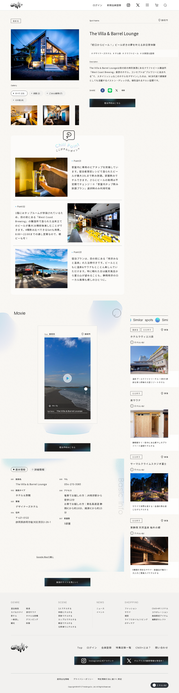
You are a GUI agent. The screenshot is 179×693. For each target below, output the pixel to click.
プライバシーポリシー (83, 679)
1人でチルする (65, 608)
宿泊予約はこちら (112, 103)
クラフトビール (131, 53)
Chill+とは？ (143, 647)
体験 (28, 623)
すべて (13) (19, 93)
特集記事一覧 (123, 647)
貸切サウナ (31, 612)
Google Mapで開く (45, 557)
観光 (13, 623)
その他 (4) (19, 100)
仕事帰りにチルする (67, 626)
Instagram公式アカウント (101, 660)
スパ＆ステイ (17, 612)
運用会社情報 (63, 679)
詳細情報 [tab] (39, 469)
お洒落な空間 (148, 53)
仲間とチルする (65, 612)
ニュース (101, 608)
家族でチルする (65, 615)
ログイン (97, 5)
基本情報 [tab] (20, 469)
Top (79, 647)
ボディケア (130, 623)
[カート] (157, 5)
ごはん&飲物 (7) (55, 93)
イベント (101, 612)
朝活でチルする (65, 623)
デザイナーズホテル (102, 53)
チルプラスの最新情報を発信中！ (149, 660)
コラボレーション (160, 612)
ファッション (131, 608)
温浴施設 (15, 608)
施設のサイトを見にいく (67, 582)
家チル (14, 615)
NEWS (100, 602)
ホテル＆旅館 (32, 615)
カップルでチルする (67, 619)
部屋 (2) (36, 93)
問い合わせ (161, 647)
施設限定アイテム (160, 615)
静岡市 (164, 20)
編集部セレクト (159, 619)
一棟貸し (15, 619)
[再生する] (67, 378)
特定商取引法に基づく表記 (110, 679)
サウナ (128, 612)
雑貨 (127, 615)
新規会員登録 (114, 5)
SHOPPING (132, 602)
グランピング (32, 619)
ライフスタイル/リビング (136, 619)
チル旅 (118, 53)
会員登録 (106, 647)
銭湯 (28, 608)
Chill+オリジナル (160, 608)
